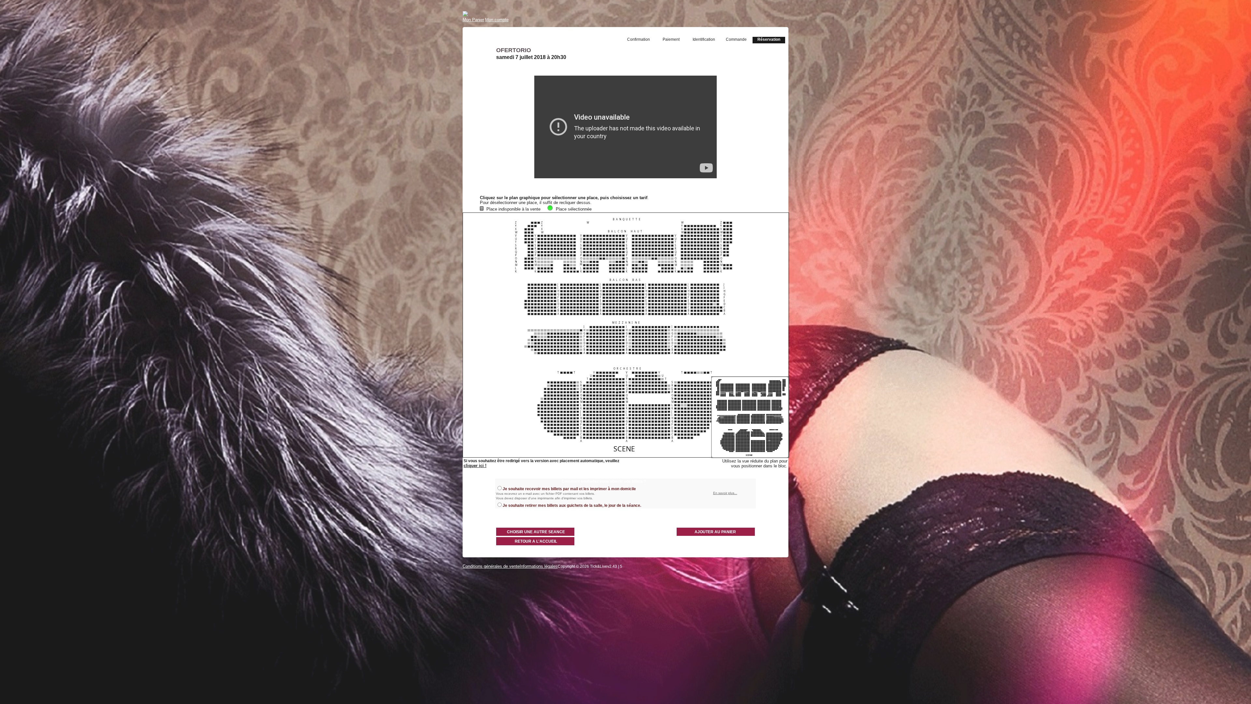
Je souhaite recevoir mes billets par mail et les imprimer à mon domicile (569, 489)
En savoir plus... (725, 493)
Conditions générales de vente (491, 566)
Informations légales (539, 566)
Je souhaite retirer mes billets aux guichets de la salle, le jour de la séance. (572, 505)
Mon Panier (473, 19)
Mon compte (497, 19)
